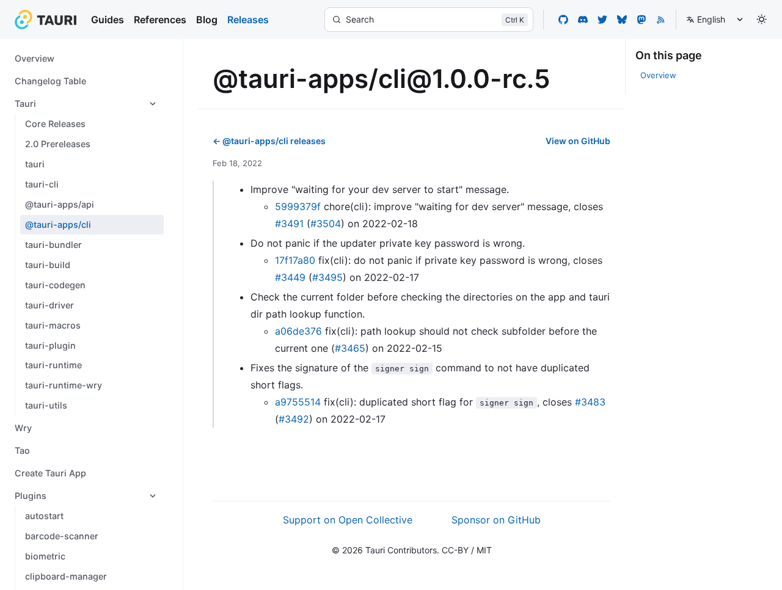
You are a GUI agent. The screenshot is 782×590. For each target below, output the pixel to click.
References (160, 19)
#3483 (590, 402)
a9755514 (298, 402)
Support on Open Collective (347, 520)
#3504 (325, 223)
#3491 (289, 223)
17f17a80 (295, 260)
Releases (248, 19)
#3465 (350, 348)
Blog (206, 19)
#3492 (294, 419)
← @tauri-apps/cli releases (269, 141)
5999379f (298, 206)
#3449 (290, 277)
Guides (107, 19)
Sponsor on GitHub (496, 520)
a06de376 (298, 331)
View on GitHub (578, 141)
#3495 (327, 277)
